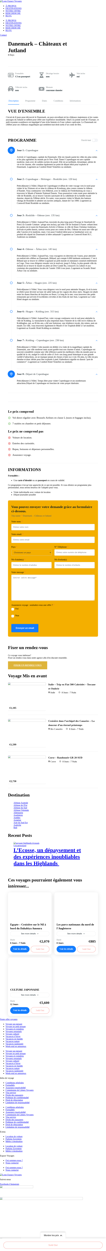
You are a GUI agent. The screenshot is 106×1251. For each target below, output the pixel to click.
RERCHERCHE (13, 13)
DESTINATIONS (14, 8)
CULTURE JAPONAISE (24, 989)
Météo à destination (14, 1141)
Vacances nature (13, 1041)
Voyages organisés (14, 1031)
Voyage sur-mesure (14, 1024)
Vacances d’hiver (13, 1036)
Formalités (19, 73)
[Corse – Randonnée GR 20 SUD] (27, 757)
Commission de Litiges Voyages (20, 1090)
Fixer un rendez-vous (28, 665)
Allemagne (18, 812)
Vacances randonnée (14, 1044)
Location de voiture (14, 1136)
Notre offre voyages (8, 1019)
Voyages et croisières (15, 1029)
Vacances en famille (14, 1039)
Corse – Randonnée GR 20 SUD (65, 757)
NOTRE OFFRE (13, 11)
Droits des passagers (14, 1095)
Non (17, 615)
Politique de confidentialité (17, 1097)
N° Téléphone (61, 547)
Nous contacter (12, 1163)
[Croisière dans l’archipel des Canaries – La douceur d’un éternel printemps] (27, 720)
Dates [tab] (44, 101)
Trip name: (16, 516)
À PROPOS (11, 6)
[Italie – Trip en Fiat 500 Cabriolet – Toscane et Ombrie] (27, 683)
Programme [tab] (30, 101)
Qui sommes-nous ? (14, 1160)
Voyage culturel (12, 1034)
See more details (28, 933)
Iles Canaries (56, 729)
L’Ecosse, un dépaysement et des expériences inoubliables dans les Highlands (47, 856)
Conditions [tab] (58, 101)
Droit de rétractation (14, 1100)
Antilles (17, 817)
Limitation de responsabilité (18, 1102)
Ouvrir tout (86, 140)
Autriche (17, 825)
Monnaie (49, 87)
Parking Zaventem (14, 1139)
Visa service (11, 1092)
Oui (16, 608)
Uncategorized (20, 845)
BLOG (9, 16)
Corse (53, 761)
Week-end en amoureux (16, 1046)
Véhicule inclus (21, 87)
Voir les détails (20, 949)
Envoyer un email (25, 628)
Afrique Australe (21, 803)
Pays (14, 547)
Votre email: (17, 534)
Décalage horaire (52, 73)
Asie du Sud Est (21, 822)
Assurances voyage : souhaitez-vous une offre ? (32, 605)
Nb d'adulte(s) (18, 559)
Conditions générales (15, 1083)
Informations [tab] (75, 101)
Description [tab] (14, 101)
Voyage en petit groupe (16, 1026)
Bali (15, 827)
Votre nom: (17, 521)
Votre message (18, 572)
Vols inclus (81, 73)
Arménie (17, 820)
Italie (52, 692)
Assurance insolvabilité (16, 1087)
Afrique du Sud (20, 808)
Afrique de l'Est (20, 805)
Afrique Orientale (21, 810)
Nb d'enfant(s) (60, 559)
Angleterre (18, 815)
